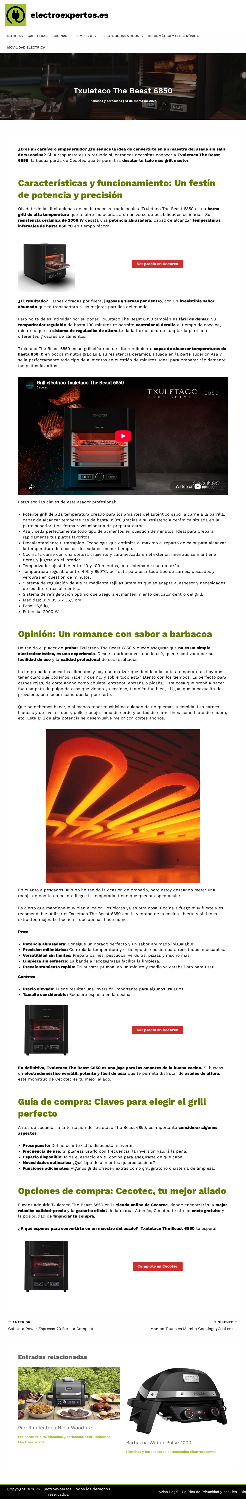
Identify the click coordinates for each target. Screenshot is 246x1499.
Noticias (15, 36)
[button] (70, 36)
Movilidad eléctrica (26, 47)
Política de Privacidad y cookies (209, 1492)
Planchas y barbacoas (106, 101)
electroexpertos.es (70, 15)
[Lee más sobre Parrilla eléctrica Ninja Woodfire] (69, 1393)
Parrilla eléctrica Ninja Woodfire (55, 1427)
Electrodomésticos (120, 36)
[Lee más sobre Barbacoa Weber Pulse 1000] (177, 1400)
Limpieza (84, 36)
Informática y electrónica (173, 36)
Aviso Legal (168, 1492)
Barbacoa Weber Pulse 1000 (158, 1442)
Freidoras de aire (32, 1437)
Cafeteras (38, 36)
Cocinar (60, 36)
